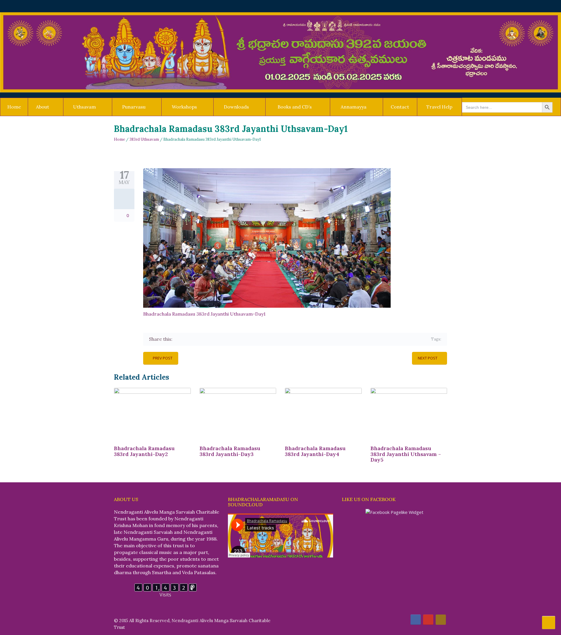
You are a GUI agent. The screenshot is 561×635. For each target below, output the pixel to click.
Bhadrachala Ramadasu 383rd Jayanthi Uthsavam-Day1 (204, 314)
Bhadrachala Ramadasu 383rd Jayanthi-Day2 (144, 451)
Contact (400, 107)
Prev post (162, 358)
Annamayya (353, 107)
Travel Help (439, 107)
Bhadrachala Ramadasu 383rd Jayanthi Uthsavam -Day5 (405, 454)
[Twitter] (186, 339)
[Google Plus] (195, 339)
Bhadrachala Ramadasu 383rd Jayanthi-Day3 (230, 451)
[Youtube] (428, 620)
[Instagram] (441, 620)
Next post (427, 358)
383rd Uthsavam (144, 139)
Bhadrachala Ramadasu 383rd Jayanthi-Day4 (315, 451)
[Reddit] (220, 339)
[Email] (229, 339)
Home (14, 107)
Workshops (184, 107)
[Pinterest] (203, 339)
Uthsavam (84, 107)
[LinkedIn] (212, 339)
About (42, 107)
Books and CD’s (295, 107)
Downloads (236, 107)
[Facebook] (178, 339)
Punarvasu (134, 107)
